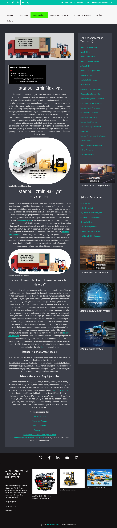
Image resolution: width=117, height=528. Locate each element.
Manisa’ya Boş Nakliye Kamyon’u (92, 99)
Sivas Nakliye (85, 85)
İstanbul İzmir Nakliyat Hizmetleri (22, 76)
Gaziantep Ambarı (39, 421)
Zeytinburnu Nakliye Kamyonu (91, 213)
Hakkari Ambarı (39, 425)
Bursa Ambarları (86, 140)
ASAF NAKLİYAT (53, 525)
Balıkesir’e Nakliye (86, 150)
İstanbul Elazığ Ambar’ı (88, 122)
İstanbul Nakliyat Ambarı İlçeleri (27, 80)
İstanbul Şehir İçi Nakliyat (83, 15)
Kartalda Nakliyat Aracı (88, 227)
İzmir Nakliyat (85, 52)
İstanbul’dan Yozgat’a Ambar (90, 71)
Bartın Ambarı (39, 430)
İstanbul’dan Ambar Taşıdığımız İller (28, 81)
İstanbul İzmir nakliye (87, 57)
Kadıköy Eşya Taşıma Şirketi (90, 231)
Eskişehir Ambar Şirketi (88, 117)
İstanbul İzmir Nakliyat (18, 73)
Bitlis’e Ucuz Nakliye (87, 154)
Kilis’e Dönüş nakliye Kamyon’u (91, 103)
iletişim (44, 347)
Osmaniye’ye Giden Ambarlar (90, 89)
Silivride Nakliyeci (86, 222)
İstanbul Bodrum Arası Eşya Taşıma (93, 136)
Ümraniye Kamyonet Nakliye (90, 217)
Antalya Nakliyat (86, 66)
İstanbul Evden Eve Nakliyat (59, 15)
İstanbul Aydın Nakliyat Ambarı (91, 145)
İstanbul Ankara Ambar (88, 47)
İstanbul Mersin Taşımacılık (90, 108)
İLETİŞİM (99, 15)
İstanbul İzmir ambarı (60, 390)
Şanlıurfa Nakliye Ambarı (89, 80)
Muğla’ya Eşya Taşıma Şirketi (90, 94)
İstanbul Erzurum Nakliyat (89, 61)
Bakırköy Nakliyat (86, 208)
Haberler (10, 21)
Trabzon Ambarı (86, 75)
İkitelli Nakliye (85, 203)
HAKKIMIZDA (23, 15)
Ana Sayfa (11, 15)
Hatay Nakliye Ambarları (89, 113)
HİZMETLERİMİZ (38, 15)
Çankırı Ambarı (85, 131)
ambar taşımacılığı (24, 220)
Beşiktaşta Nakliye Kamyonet (90, 236)
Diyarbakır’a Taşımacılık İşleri (90, 127)
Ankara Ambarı (40, 416)
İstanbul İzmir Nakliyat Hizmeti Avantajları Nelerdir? (30, 78)
